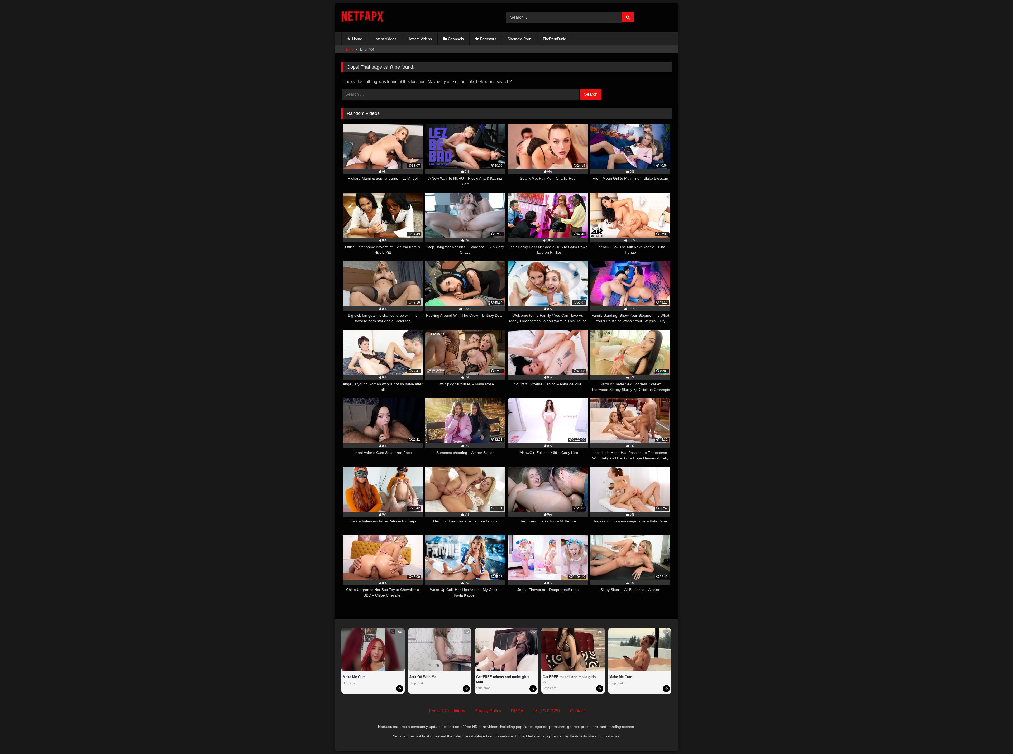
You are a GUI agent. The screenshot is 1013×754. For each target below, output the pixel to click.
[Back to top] (996, 738)
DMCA (517, 711)
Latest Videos (385, 39)
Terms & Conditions (446, 711)
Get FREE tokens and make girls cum (503, 679)
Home (357, 39)
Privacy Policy (488, 711)
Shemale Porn (519, 39)
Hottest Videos (420, 39)
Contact (577, 711)
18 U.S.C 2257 (547, 711)
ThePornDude (554, 39)
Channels (456, 39)
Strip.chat (349, 683)
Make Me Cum (354, 677)
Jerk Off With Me (422, 677)
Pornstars (488, 39)
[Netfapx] (362, 17)
